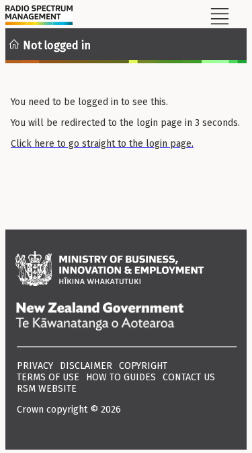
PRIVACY (35, 366)
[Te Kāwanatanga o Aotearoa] (126, 317)
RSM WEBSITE (47, 388)
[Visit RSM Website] (39, 16)
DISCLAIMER (86, 366)
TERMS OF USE (48, 377)
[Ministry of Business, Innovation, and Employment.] (126, 270)
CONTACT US (189, 377)
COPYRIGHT (143, 366)
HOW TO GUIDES (121, 377)
